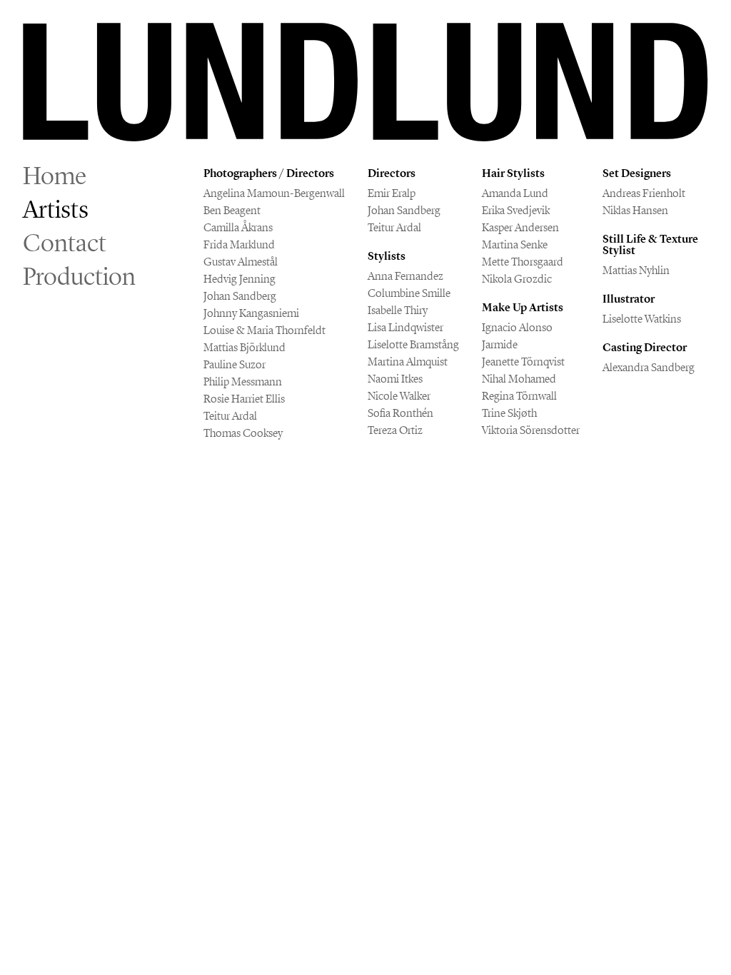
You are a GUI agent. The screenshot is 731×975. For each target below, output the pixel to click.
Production (79, 276)
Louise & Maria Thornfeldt (264, 330)
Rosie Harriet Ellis (244, 398)
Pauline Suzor (234, 364)
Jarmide (500, 344)
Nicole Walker (399, 396)
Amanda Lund (515, 193)
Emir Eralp (391, 193)
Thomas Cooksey (243, 433)
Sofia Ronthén (400, 413)
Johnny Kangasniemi (251, 313)
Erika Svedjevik (516, 210)
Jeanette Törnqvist (523, 361)
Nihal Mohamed (519, 378)
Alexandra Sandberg (649, 367)
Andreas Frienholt (644, 193)
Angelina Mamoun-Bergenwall (274, 193)
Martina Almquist (408, 361)
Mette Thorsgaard (522, 261)
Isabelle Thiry (398, 310)
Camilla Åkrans (238, 227)
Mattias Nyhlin (636, 270)
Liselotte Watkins (642, 318)
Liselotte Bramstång (413, 344)
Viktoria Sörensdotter (531, 430)
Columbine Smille (409, 293)
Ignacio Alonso (517, 327)
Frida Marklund (239, 244)
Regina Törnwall (519, 396)
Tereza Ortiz (395, 430)
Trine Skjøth (509, 413)
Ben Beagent (232, 210)
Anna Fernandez (405, 276)
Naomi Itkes (395, 378)
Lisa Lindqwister (405, 327)
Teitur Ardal (230, 416)
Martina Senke (515, 244)
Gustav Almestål (240, 261)
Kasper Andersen (520, 227)
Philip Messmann (242, 381)
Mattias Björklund (244, 347)
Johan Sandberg (239, 296)
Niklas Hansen (635, 210)
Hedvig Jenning (239, 279)
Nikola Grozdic (517, 279)
